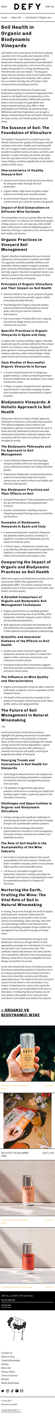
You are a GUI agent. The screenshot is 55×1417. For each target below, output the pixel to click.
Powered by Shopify (9, 1404)
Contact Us (6, 1352)
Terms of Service (9, 1375)
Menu (4, 6)
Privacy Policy (8, 1371)
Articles (5, 1364)
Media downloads (10, 1382)
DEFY (10, 1400)
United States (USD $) (10, 1410)
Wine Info (16, 17)
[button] (49, 6)
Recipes (5, 1379)
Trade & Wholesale (10, 1360)
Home (4, 17)
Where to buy (8, 1356)
